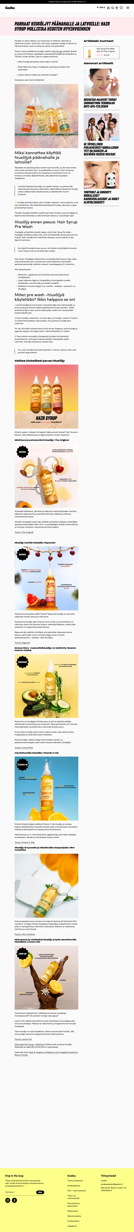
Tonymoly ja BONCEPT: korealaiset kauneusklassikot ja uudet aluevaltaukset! (101, 197)
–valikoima (38, 1045)
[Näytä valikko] (128, 8)
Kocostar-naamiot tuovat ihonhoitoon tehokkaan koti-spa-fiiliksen (100, 103)
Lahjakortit (72, 1226)
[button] (112, 7)
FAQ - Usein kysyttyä (76, 1191)
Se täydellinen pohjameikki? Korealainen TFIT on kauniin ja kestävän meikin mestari (101, 149)
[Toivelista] (121, 7)
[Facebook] (14, 1202)
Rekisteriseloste (74, 1216)
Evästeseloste (73, 1221)
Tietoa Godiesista (75, 1181)
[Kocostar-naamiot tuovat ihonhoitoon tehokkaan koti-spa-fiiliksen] (101, 82)
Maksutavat (72, 1211)
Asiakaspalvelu (73, 1186)
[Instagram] (7, 1202)
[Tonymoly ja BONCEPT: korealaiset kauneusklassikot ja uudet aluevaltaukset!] (101, 175)
